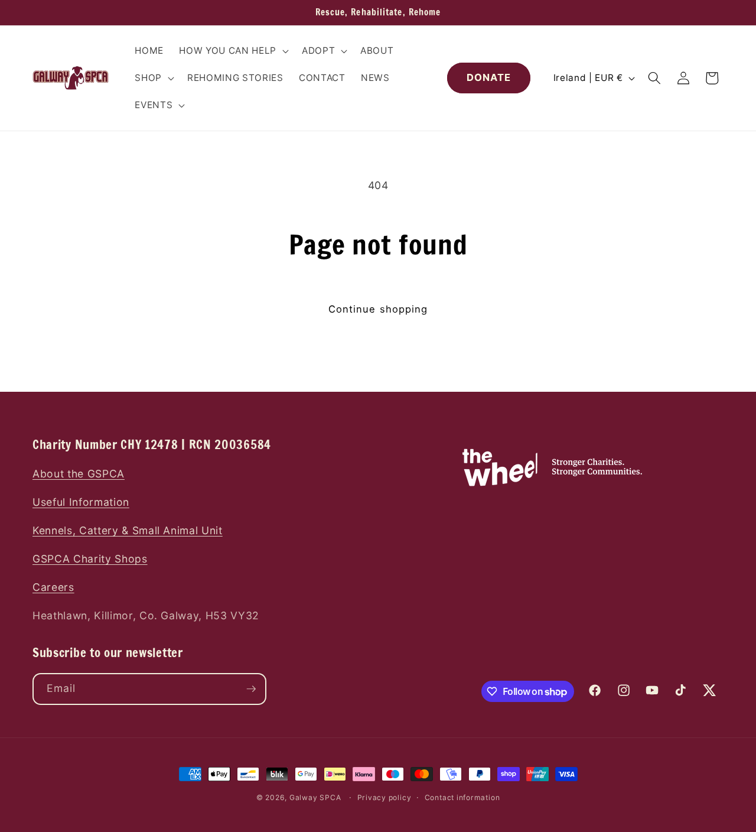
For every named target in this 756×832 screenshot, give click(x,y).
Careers (53, 587)
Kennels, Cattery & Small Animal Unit (127, 530)
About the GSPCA (78, 473)
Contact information (462, 797)
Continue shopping (378, 309)
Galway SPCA (315, 797)
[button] (232, 50)
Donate (489, 77)
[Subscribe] (251, 689)
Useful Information (80, 502)
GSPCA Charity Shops (90, 558)
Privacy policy (384, 797)
